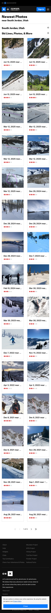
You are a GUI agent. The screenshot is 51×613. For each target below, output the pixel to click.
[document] (25, 603)
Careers (5, 594)
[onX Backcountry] (9, 3)
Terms (30, 610)
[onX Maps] (7, 575)
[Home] (12, 9)
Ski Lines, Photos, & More (17, 33)
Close (25, 606)
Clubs (4, 555)
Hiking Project (31, 552)
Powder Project (31, 559)
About (4, 545)
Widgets (5, 552)
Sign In (41, 9)
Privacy (36, 610)
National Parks (31, 562)
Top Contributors (8, 559)
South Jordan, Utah (13, 27)
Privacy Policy (17, 601)
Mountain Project (32, 545)
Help (4, 548)
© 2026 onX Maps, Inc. (19, 610)
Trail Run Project (31, 555)
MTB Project (30, 548)
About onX (6, 591)
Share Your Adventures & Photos (13, 562)
